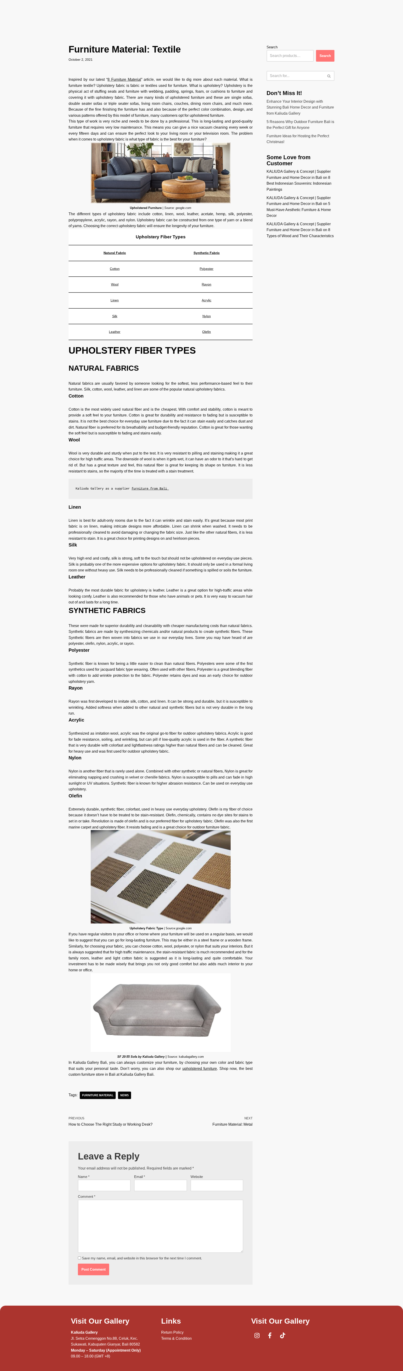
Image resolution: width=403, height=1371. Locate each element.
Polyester (206, 269)
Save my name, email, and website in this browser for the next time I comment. (142, 1258)
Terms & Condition (176, 1338)
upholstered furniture (199, 1069)
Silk (114, 316)
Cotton (115, 269)
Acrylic (206, 300)
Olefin (206, 332)
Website (197, 1177)
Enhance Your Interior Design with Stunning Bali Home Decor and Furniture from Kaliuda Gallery (300, 107)
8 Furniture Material (124, 79)
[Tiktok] (282, 1335)
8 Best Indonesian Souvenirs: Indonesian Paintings (299, 183)
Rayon (206, 284)
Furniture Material (97, 1095)
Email (139, 1177)
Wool (114, 284)
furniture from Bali (150, 488)
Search (272, 47)
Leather (114, 332)
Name (84, 1177)
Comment (86, 1196)
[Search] (329, 76)
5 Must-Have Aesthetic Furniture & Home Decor (299, 210)
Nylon (206, 316)
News (124, 1095)
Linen (115, 300)
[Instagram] (257, 1335)
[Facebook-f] (270, 1335)
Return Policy (172, 1332)
